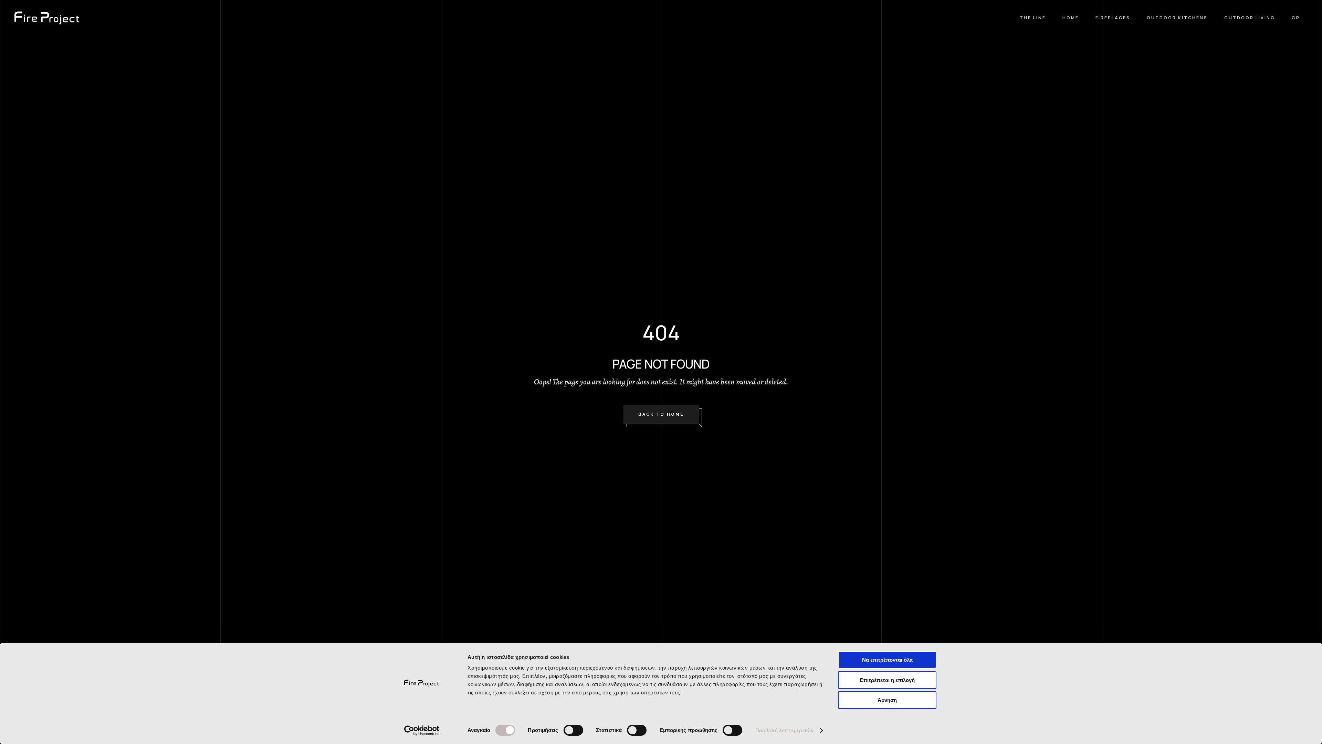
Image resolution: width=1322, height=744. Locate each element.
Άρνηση (887, 700)
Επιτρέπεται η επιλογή (887, 680)
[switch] (573, 730)
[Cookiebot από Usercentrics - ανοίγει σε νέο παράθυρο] (422, 730)
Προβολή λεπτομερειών (784, 730)
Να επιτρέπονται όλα (887, 660)
